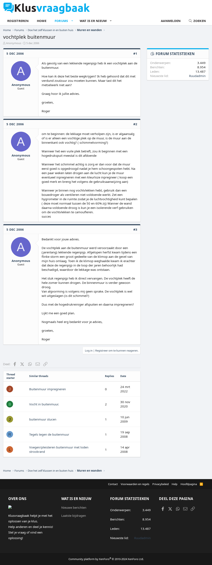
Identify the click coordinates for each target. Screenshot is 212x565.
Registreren (18, 21)
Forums (61, 21)
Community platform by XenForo (106, 559)
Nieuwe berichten (73, 507)
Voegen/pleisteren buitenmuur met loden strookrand (58, 449)
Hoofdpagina (189, 484)
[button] (72, 21)
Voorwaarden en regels (135, 484)
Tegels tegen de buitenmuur (49, 434)
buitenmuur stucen (42, 419)
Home (41, 21)
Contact (113, 484)
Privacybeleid (160, 484)
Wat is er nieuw (93, 21)
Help (174, 484)
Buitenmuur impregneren (47, 389)
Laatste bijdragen (73, 515)
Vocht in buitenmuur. (44, 404)
